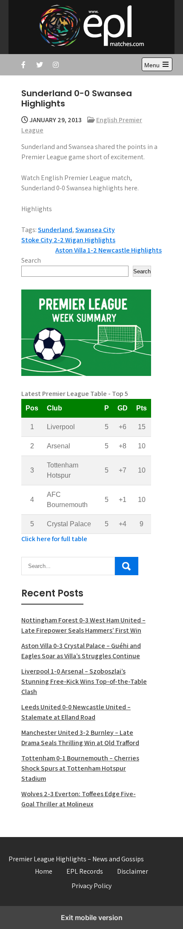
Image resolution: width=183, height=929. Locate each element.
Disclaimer (132, 871)
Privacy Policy (91, 885)
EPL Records (84, 871)
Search (31, 260)
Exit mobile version (92, 917)
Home (43, 871)
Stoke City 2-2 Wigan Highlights (68, 239)
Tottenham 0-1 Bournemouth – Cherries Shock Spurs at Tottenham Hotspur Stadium (80, 768)
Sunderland (55, 229)
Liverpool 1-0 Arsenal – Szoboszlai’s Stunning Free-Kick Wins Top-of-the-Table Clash (84, 681)
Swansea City (95, 229)
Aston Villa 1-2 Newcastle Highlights (108, 250)
